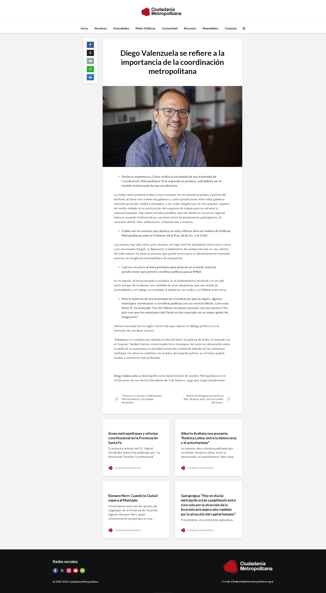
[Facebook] (55, 570)
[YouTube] (75, 570)
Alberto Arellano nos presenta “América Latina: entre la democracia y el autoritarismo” (208, 438)
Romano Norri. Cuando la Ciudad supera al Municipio (133, 498)
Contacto (231, 28)
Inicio (84, 28)
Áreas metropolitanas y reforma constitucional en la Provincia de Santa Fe (133, 438)
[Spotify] (82, 570)
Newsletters (210, 28)
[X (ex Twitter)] (62, 570)
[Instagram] (69, 570)
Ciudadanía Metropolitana (127, 467)
